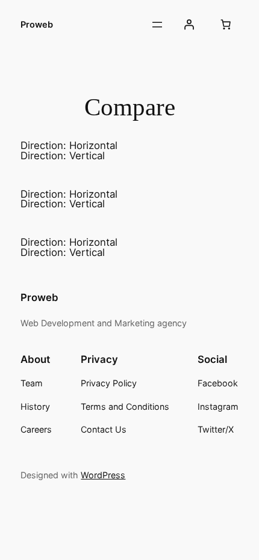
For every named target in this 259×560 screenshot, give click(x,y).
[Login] (188, 24)
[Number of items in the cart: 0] (226, 24)
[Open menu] (157, 24)
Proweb (36, 24)
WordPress (103, 475)
